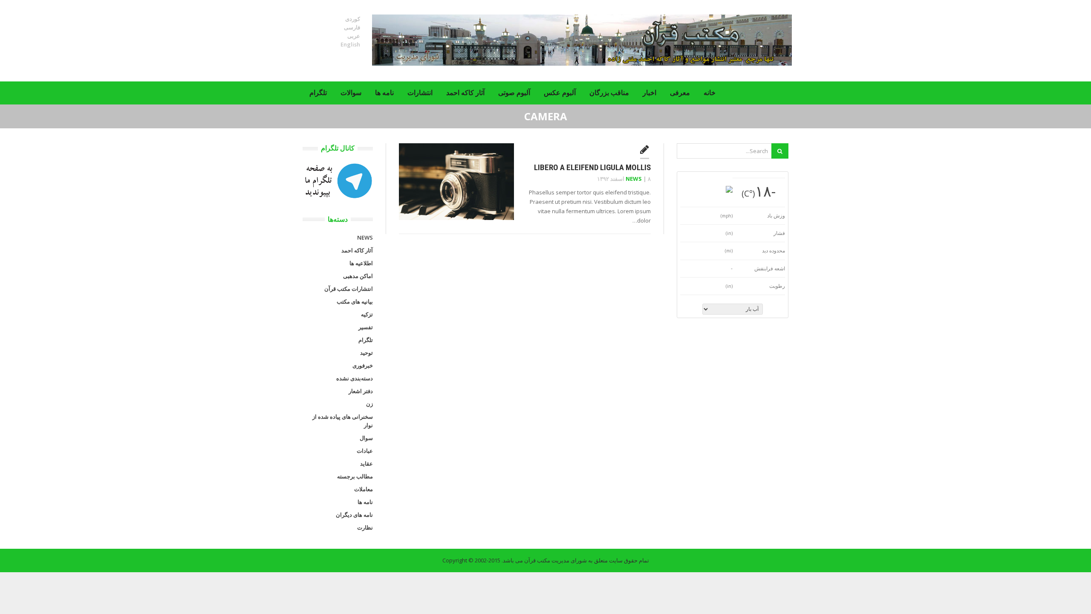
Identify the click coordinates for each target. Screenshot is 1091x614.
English (350, 44)
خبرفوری (362, 365)
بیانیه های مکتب (355, 301)
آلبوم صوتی (514, 93)
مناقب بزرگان (609, 93)
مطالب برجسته (355, 476)
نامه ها (384, 93)
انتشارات (420, 93)
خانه (710, 93)
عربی (353, 36)
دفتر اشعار (361, 391)
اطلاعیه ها (361, 263)
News (634, 178)
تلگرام (318, 93)
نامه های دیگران (354, 514)
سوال (366, 438)
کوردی (352, 19)
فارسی (352, 27)
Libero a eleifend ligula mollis (592, 167)
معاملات (363, 489)
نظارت (365, 527)
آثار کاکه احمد (465, 93)
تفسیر (365, 327)
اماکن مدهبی (358, 276)
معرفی (680, 93)
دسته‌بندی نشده (354, 378)
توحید (366, 352)
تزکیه (367, 314)
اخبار (649, 93)
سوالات (351, 93)
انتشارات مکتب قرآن (348, 289)
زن (369, 404)
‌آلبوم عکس (560, 93)
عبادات (365, 451)
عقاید (366, 463)
